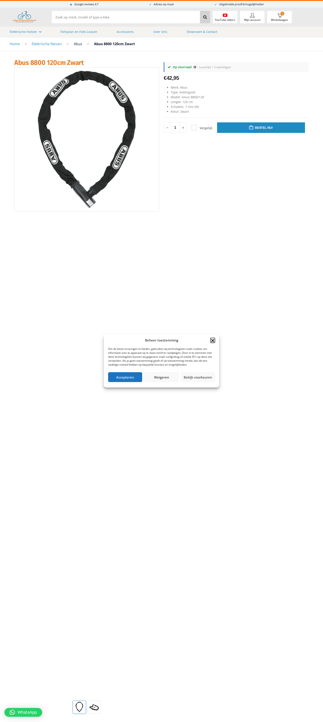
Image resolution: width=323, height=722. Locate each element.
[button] (212, 340)
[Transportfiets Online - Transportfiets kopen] (24, 17)
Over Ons (160, 32)
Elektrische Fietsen (23, 32)
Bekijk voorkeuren (198, 377)
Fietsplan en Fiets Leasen (78, 32)
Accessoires (125, 32)
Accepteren (125, 377)
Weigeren (161, 377)
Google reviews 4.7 (83, 4)
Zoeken (205, 17)
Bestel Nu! (264, 127)
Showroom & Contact (202, 32)
